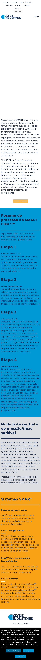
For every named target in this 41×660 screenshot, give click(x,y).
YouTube (18, 8)
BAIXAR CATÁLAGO (20, 201)
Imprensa (14, 2)
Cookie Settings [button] (13, 651)
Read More (20, 656)
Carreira (5, 2)
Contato (18, 5)
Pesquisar (9, 5)
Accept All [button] (28, 651)
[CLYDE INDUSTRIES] (11, 17)
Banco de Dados (26, 2)
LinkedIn (27, 5)
